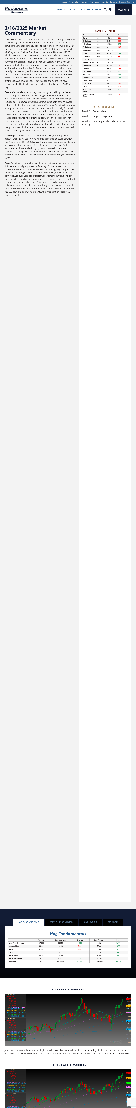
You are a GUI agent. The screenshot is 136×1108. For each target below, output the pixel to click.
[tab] (28, 922)
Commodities (91, 9)
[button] (105, 9)
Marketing (62, 9)
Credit (76, 9)
